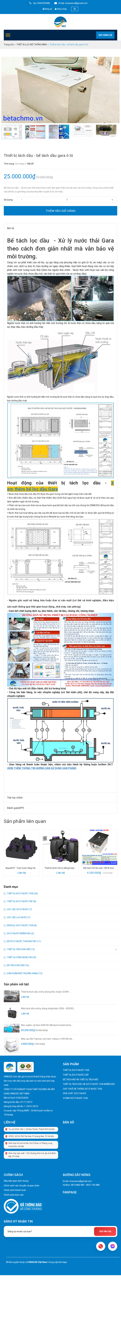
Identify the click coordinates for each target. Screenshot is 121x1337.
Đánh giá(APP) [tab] (15, 807)
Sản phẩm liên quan (25, 821)
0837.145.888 (93, 1185)
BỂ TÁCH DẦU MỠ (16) (18, 965)
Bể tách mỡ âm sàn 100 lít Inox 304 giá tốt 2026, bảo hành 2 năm (60, 868)
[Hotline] (100, 1246)
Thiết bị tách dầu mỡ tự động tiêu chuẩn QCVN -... (46, 992)
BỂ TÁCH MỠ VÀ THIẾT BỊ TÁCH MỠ (80, 1079)
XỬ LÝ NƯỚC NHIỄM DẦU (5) (20, 933)
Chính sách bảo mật (13, 1195)
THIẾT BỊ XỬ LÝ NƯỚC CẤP (76, 1075)
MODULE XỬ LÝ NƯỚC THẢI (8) (22, 925)
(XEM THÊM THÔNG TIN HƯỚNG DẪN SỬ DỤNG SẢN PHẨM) (41, 768)
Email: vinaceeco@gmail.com (73, 3)
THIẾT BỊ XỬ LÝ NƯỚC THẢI (76, 1070)
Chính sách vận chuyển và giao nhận (21, 1185)
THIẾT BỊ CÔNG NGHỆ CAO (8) (21, 957)
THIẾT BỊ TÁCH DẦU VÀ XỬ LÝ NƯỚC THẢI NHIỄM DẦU (89, 1084)
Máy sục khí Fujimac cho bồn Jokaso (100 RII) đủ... (47, 1039)
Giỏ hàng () (105, 35)
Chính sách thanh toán (15, 1190)
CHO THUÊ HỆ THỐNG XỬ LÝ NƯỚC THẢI (82, 1089)
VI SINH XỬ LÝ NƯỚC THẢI (75, 1098)
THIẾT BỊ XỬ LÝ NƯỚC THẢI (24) (22, 893)
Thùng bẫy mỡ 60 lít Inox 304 (99, 868)
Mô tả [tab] (10, 228)
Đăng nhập (62, 9)
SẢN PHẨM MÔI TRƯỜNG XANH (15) (24, 973)
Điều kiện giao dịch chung (16, 1181)
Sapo (64, 1262)
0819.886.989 (77, 1185)
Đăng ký (48, 9)
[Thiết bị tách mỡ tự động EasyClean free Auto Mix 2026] (21, 847)
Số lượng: (8, 199)
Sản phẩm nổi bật (16, 984)
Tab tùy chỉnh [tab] (15, 797)
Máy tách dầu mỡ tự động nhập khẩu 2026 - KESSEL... (48, 1008)
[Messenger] (112, 1246)
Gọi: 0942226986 (41, 3)
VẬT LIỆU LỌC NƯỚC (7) (18, 917)
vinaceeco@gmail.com (80, 1181)
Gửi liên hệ (105, 1231)
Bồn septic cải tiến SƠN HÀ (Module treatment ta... (47, 1025)
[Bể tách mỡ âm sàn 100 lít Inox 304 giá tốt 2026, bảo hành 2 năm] (60, 847)
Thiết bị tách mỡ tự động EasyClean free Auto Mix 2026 (22, 868)
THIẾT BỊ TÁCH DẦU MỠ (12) (21, 949)
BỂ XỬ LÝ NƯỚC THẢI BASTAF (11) (24, 941)
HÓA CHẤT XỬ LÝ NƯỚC (74, 1093)
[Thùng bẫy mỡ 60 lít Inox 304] (99, 847)
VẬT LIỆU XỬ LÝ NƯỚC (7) (19, 909)
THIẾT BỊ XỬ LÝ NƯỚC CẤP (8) (21, 901)
